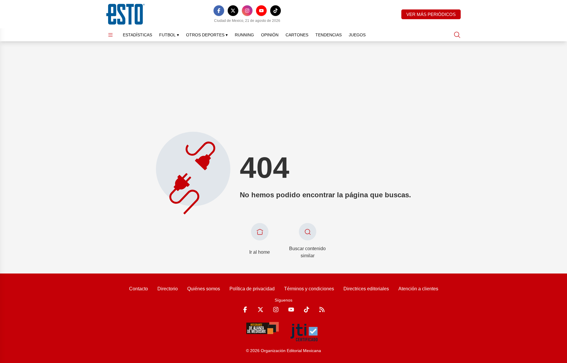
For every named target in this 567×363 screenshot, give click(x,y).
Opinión (269, 34)
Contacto (138, 288)
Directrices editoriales (366, 288)
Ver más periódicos (431, 14)
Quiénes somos (203, 288)
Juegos (357, 34)
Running (244, 34)
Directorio (167, 288)
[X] (233, 10)
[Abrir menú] (110, 35)
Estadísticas (137, 34)
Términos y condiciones (309, 288)
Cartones (297, 34)
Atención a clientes (418, 288)
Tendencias (328, 34)
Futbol (169, 34)
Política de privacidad (252, 288)
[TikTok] (275, 10)
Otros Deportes (207, 34)
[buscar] (457, 34)
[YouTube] (261, 10)
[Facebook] (219, 10)
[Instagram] (247, 10)
